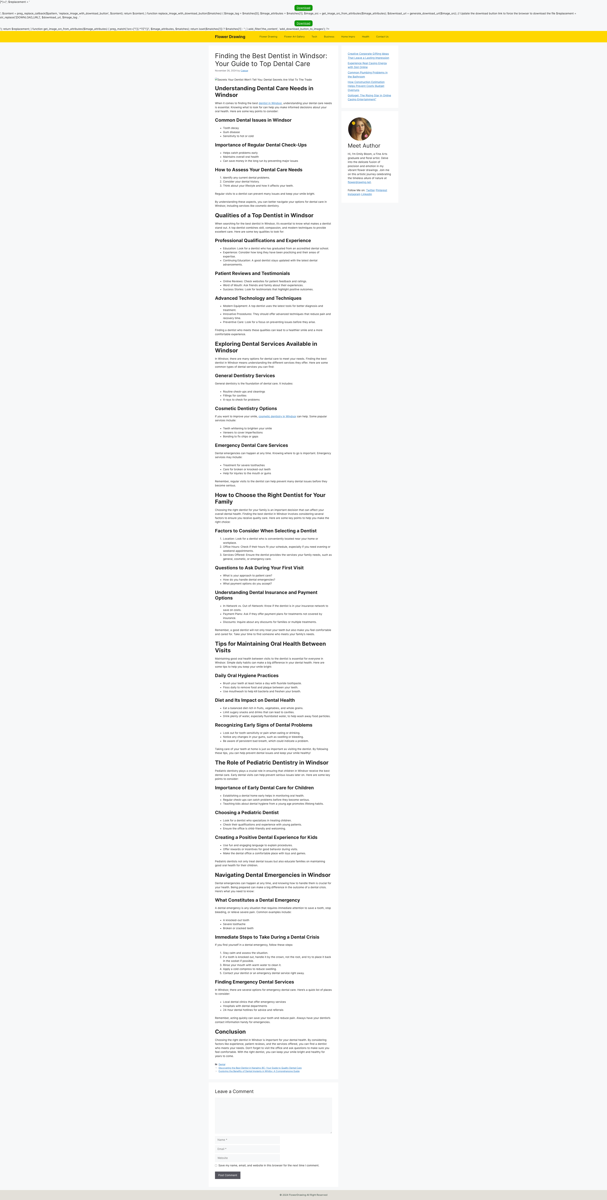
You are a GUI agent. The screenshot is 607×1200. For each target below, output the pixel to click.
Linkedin (366, 194)
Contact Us (382, 36)
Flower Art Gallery (294, 36)
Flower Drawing (230, 36)
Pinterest (381, 190)
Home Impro (348, 36)
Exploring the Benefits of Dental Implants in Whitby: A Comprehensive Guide (259, 1071)
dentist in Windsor (270, 103)
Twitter (370, 190)
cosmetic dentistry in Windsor (277, 416)
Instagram (354, 194)
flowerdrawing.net (359, 182)
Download (303, 7)
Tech (314, 36)
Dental (222, 1064)
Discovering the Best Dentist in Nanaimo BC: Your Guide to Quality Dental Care (260, 1067)
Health (365, 36)
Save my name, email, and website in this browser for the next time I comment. (268, 1165)
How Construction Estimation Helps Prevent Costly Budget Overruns (366, 86)
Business (329, 36)
